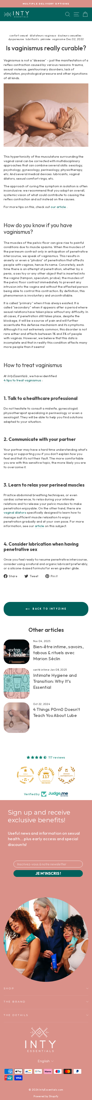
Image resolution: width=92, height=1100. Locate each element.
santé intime (41, 669)
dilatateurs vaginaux (43, 35)
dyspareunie (16, 39)
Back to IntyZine (49, 608)
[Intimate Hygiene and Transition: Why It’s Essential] (17, 683)
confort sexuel (18, 35)
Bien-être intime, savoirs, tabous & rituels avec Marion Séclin (58, 652)
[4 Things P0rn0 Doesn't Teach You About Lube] (17, 717)
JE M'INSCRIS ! (48, 873)
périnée (45, 39)
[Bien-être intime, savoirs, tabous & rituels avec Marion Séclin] (17, 651)
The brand (15, 1001)
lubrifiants (32, 39)
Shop (9, 988)
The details (16, 1015)
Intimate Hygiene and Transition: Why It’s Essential (55, 681)
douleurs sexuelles (70, 35)
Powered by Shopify (46, 1096)
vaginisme (58, 39)
